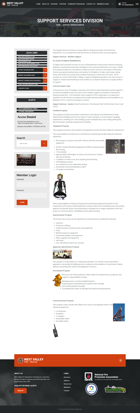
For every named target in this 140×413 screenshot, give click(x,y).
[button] (137, 4)
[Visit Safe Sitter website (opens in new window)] (91, 389)
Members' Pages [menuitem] (103, 4)
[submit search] (44, 143)
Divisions (67, 377)
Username (20, 179)
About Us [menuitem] (45, 4)
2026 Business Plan (24, 61)
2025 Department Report (26, 59)
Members (67, 387)
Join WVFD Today (23, 88)
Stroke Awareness (27, 111)
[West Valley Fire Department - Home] (12, 4)
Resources (67, 384)
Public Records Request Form (28, 84)
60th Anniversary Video (27, 109)
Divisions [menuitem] (54, 4)
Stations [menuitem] (62, 4)
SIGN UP (20, 391)
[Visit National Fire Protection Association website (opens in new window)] (103, 376)
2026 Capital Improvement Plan (28, 63)
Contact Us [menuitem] (90, 4)
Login (22, 202)
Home (58, 25)
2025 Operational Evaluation (27, 66)
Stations (67, 380)
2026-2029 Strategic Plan (26, 56)
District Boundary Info (26, 70)
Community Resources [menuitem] (76, 4)
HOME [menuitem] (38, 4)
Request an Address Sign (26, 75)
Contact (66, 391)
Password (20, 190)
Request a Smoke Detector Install (29, 80)
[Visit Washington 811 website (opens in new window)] (115, 389)
